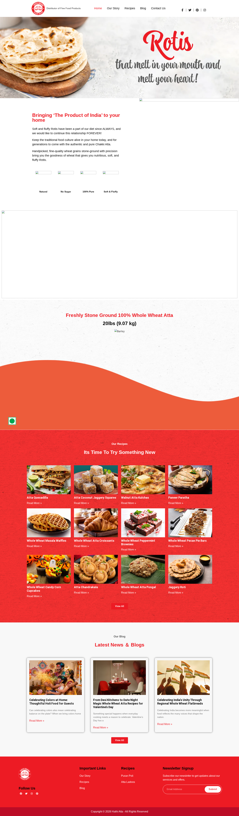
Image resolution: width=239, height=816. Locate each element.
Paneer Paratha (178, 497)
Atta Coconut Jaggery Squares (95, 497)
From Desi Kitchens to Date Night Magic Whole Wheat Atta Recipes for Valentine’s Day (118, 703)
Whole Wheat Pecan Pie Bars (187, 540)
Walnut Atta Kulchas (135, 497)
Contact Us (158, 8)
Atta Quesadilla (37, 497)
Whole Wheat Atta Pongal (138, 587)
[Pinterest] (37, 793)
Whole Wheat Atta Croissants (94, 540)
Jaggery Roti (177, 587)
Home (98, 8)
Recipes (130, 8)
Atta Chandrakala (86, 587)
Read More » (34, 503)
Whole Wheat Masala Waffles (46, 540)
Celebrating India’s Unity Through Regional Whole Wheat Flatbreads (180, 701)
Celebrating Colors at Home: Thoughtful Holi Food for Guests (51, 701)
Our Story (113, 8)
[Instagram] (31, 793)
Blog (143, 8)
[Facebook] (21, 793)
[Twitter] (26, 793)
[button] (119, 606)
